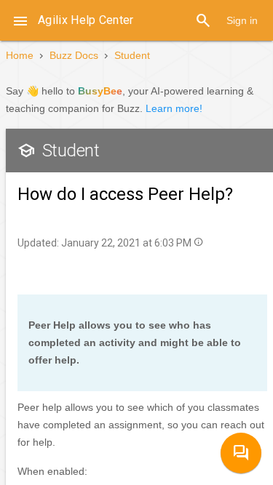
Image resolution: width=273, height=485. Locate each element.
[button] (20, 20)
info (198, 241)
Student (132, 55)
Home (19, 55)
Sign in (242, 20)
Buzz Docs (74, 55)
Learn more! (174, 108)
